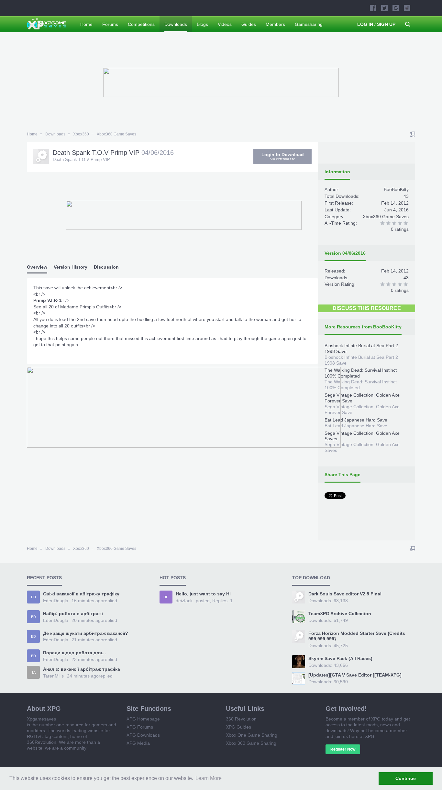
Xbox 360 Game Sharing (251, 743)
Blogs (202, 24)
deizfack (184, 600)
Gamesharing (309, 24)
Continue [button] (405, 778)
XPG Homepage (143, 718)
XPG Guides (238, 727)
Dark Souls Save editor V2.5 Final (344, 593)
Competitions (141, 24)
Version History (70, 267)
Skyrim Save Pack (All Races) (340, 658)
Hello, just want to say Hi (203, 593)
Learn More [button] (208, 778)
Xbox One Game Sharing (251, 735)
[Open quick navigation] (412, 134)
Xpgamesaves (41, 718)
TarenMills (53, 675)
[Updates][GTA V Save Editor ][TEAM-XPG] (355, 675)
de (165, 597)
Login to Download (282, 156)
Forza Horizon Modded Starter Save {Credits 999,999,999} (356, 636)
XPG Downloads (143, 735)
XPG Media (138, 743)
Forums (110, 24)
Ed (33, 597)
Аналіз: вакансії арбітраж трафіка (81, 669)
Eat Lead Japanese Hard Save (356, 419)
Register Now (342, 749)
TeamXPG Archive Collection (339, 613)
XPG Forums (140, 727)
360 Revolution (241, 718)
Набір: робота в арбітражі (73, 613)
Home (86, 24)
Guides (248, 24)
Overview (37, 267)
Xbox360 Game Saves (386, 216)
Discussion (106, 267)
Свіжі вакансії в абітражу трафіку (81, 593)
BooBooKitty (396, 189)
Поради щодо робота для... (74, 652)
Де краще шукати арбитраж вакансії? (85, 633)
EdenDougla (55, 600)
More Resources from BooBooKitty (363, 326)
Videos (225, 24)
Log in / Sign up (376, 24)
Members (275, 24)
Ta (33, 672)
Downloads (175, 24)
